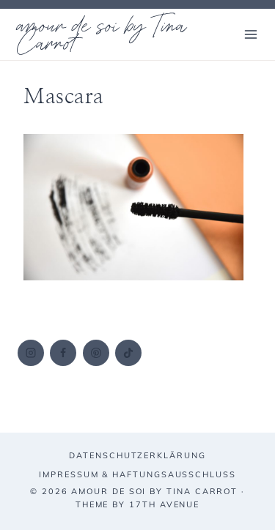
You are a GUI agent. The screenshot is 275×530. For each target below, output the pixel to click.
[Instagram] (31, 353)
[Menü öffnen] (250, 34)
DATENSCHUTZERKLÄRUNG (137, 455)
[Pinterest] (96, 353)
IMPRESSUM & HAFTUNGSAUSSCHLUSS (137, 474)
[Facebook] (63, 353)
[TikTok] (128, 353)
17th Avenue (164, 504)
